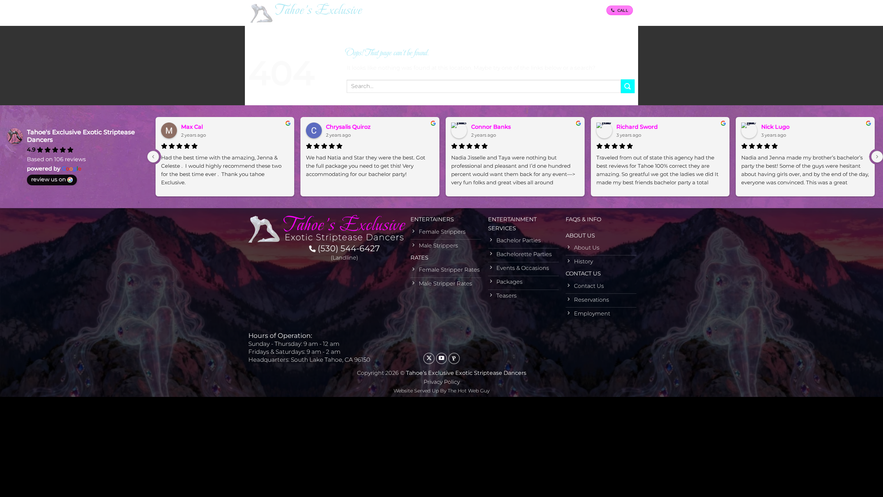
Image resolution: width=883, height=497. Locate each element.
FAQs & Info (514, 10)
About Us (546, 10)
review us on (48, 179)
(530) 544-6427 (348, 248)
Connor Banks (491, 127)
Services (455, 10)
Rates (483, 10)
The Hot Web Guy (468, 390)
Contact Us (582, 10)
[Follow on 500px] (454, 358)
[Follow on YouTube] (441, 358)
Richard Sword (637, 127)
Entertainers (417, 10)
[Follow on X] (429, 358)
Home (387, 10)
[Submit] (628, 86)
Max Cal (192, 127)
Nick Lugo (775, 127)
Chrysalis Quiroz (348, 127)
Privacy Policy (442, 382)
